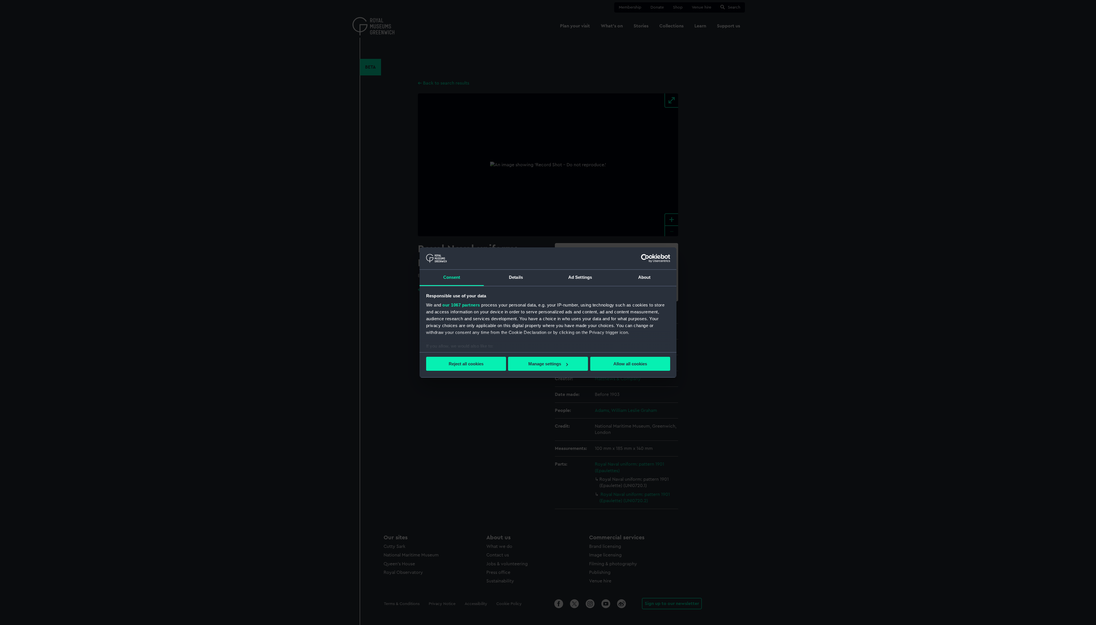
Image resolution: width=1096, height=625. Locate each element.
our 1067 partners (461, 305)
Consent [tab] (451, 277)
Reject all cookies (466, 363)
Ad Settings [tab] (580, 277)
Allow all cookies (630, 363)
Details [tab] (516, 277)
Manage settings (544, 363)
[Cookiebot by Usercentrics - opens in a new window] (645, 258)
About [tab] (644, 277)
